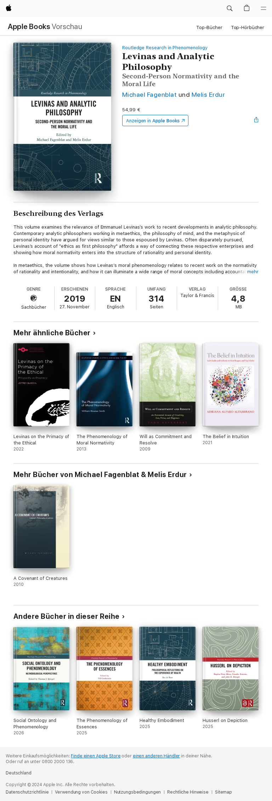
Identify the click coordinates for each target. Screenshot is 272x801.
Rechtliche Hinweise (188, 792)
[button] (229, 8)
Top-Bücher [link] (209, 27)
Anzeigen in (153, 120)
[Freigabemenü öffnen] (256, 120)
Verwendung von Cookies (81, 792)
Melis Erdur (208, 94)
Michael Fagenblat (149, 94)
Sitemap (223, 792)
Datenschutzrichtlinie (27, 792)
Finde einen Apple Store (95, 756)
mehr (253, 271)
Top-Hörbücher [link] (247, 27)
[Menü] (263, 8)
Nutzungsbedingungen (137, 792)
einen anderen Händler (156, 756)
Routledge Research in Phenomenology (165, 47)
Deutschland (19, 773)
